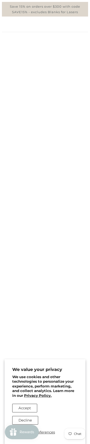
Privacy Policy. (38, 395)
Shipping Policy (45, 339)
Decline (25, 420)
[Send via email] (53, 303)
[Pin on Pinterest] (44, 303)
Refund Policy (45, 332)
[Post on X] (36, 303)
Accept (24, 408)
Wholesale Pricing (45, 347)
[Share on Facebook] (28, 303)
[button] (62, 303)
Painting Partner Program (45, 354)
